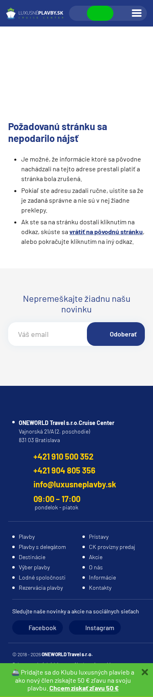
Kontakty (100, 587)
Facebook (42, 627)
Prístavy (99, 536)
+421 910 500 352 (63, 456)
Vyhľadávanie (78, 13)
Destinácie (32, 556)
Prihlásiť (122, 13)
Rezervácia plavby (41, 587)
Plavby (27, 536)
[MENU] (136, 13)
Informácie (102, 577)
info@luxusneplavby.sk (74, 484)
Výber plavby (34, 567)
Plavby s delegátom (42, 546)
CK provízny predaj (112, 546)
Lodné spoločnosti (42, 577)
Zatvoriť (145, 672)
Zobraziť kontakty (100, 13)
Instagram (99, 627)
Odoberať (123, 334)
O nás (96, 567)
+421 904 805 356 (64, 470)
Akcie (95, 556)
